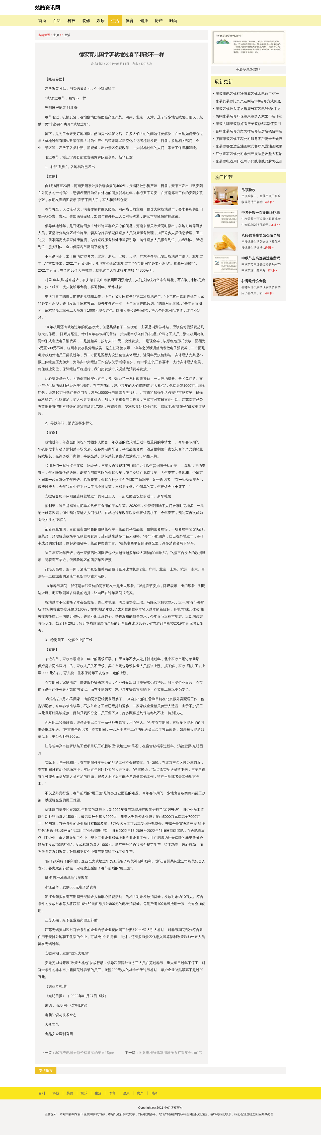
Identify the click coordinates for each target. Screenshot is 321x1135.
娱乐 (101, 21)
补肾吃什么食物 (254, 281)
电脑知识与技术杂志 (60, 1015)
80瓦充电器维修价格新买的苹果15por (84, 1053)
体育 (130, 21)
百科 (57, 21)
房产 (159, 21)
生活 (115, 21)
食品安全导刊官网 (59, 1034)
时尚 (173, 21)
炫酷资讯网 (47, 7)
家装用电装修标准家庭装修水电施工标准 (247, 94)
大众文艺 (52, 1024)
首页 (42, 21)
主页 (56, 35)
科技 (71, 21)
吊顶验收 (249, 190)
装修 (86, 21)
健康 (144, 21)
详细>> (269, 202)
